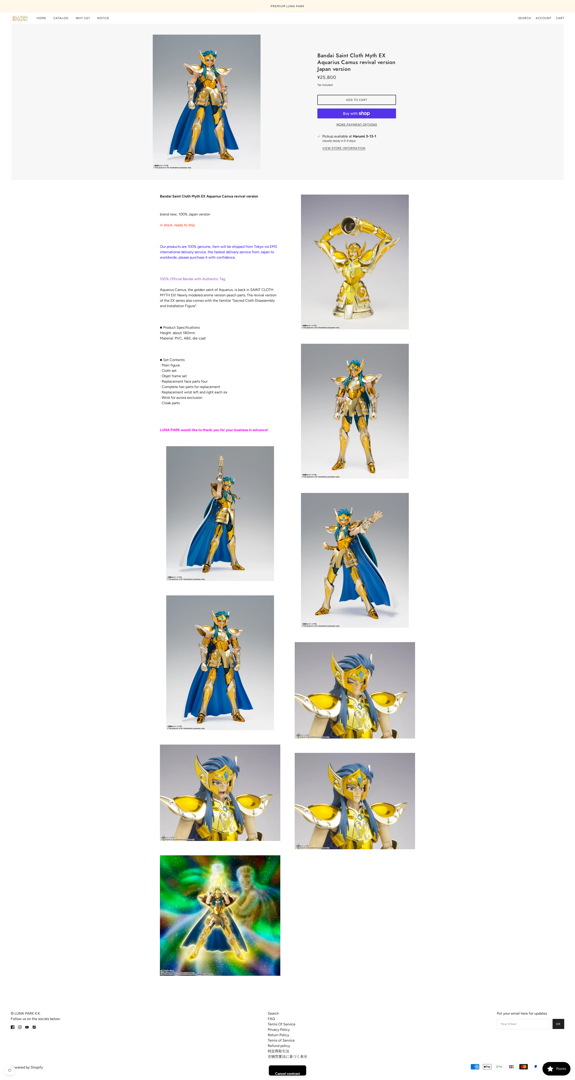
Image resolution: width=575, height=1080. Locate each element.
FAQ (271, 1019)
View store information (343, 148)
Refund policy (279, 1046)
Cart (560, 18)
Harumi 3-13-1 (364, 136)
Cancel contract (287, 1074)
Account (543, 18)
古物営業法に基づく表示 (287, 1056)
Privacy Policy (279, 1029)
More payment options (356, 124)
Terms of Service (281, 1040)
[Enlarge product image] (218, 102)
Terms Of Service (281, 1024)
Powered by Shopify (27, 1067)
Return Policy (278, 1035)
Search (524, 18)
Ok (558, 1024)
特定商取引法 (278, 1051)
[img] (12, 1026)
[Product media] (220, 513)
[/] (20, 18)
